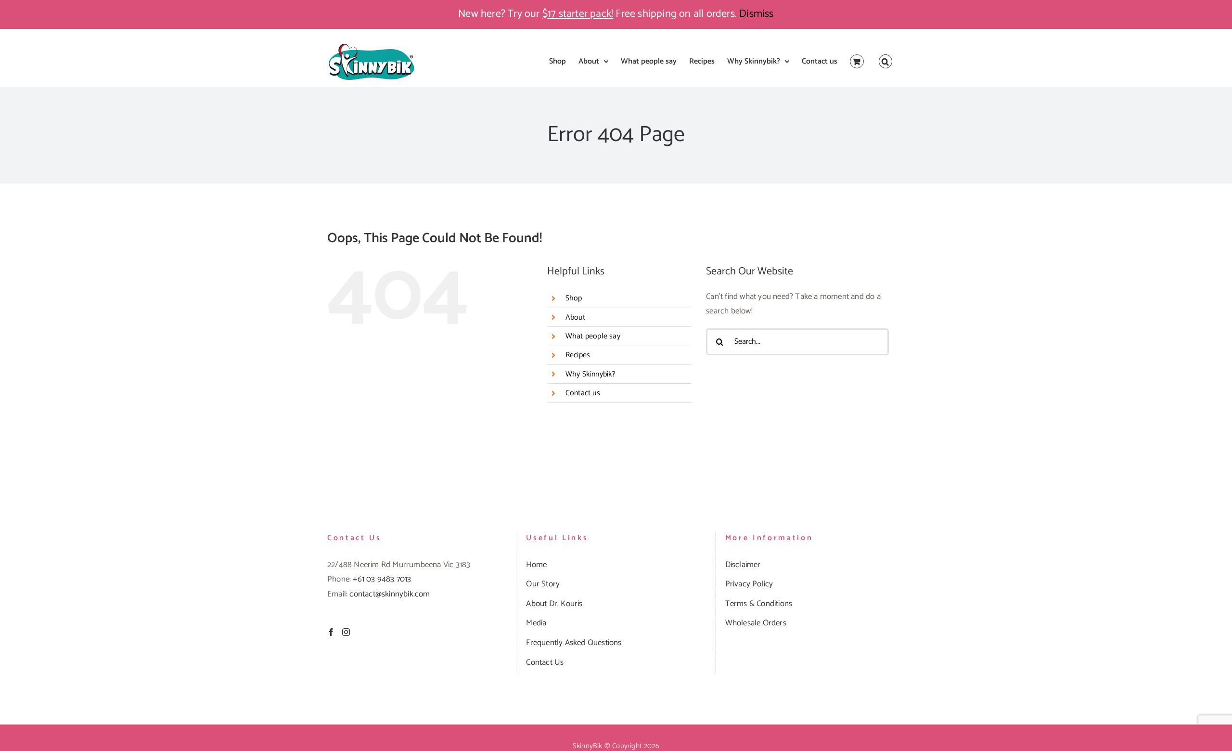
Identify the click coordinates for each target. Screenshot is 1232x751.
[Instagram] (346, 632)
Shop (573, 298)
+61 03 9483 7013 (382, 579)
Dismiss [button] (756, 14)
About (575, 317)
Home (536, 564)
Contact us (582, 393)
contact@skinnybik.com (389, 594)
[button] (885, 61)
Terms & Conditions (759, 603)
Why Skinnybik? (590, 374)
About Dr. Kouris (554, 603)
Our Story (543, 584)
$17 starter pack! (577, 14)
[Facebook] (331, 632)
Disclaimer (743, 564)
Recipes (577, 355)
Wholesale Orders (755, 623)
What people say (592, 336)
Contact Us (545, 662)
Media (536, 623)
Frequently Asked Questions (573, 642)
